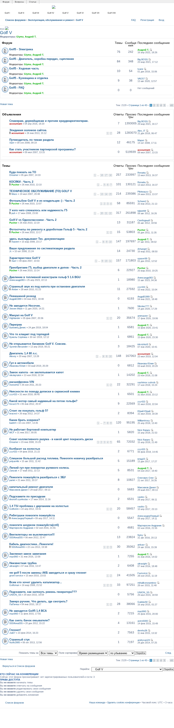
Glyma (20, 36)
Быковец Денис (17, 327)
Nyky (140, 535)
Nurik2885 (14, 642)
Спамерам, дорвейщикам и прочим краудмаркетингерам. (48, 120)
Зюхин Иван (15, 308)
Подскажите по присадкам (27, 496)
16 (102, 175)
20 (102, 213)
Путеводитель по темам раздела (31, 139)
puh (13, 213)
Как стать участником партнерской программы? (42, 149)
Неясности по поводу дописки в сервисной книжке (44, 391)
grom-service (16, 575)
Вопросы (19, 2)
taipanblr (142, 211)
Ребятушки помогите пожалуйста (32, 515)
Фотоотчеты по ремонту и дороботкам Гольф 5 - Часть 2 (48, 229)
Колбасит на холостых (24, 448)
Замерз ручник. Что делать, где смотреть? (38, 601)
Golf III (35, 13)
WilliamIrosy (144, 420)
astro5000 (143, 621)
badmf (12, 423)
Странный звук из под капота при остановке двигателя (47, 286)
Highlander (14, 318)
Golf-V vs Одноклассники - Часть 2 (32, 219)
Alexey (12, 356)
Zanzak (13, 470)
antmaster (143, 315)
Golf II (21, 13)
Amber (14, 289)
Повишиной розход (22, 296)
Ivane (140, 69)
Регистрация (147, 20)
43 (171, 105)
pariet (12, 480)
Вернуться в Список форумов (19, 666)
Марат (141, 140)
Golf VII (95, 13)
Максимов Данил (18, 489)
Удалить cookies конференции (123, 702)
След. (168, 653)
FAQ (133, 20)
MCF (11, 432)
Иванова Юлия (17, 366)
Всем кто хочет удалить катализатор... (35, 582)
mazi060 (13, 556)
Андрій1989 (15, 299)
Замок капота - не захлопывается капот (36, 372)
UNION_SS (15, 594)
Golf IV (50, 13)
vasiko (141, 497)
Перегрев (15, 324)
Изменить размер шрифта (169, 19)
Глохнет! (15, 630)
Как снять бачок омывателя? (29, 620)
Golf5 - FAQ (16, 87)
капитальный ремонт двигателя (31, 486)
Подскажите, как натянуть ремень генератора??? (43, 591)
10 (110, 242)
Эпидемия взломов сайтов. (28, 130)
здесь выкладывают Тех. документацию (37, 238)
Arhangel (142, 249)
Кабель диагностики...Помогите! (31, 544)
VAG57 (141, 78)
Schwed (142, 201)
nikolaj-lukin (15, 375)
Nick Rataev (144, 430)
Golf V (65, 13)
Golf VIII (112, 13)
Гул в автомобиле (21, 363)
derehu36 (142, 630)
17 (106, 175)
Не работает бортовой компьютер (32, 429)
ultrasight (14, 566)
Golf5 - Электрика (21, 49)
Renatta (142, 172)
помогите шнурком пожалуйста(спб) (34, 525)
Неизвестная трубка (22, 563)
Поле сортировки (68, 653)
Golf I (7, 13)
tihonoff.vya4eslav (18, 499)
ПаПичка (14, 604)
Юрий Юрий (144, 411)
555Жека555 (16, 537)
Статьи (32, 2)
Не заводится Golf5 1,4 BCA (28, 610)
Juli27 (12, 633)
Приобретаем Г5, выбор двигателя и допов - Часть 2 (45, 267)
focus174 (14, 404)
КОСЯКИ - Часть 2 (21, 181)
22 (110, 213)
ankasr (141, 544)
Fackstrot (142, 573)
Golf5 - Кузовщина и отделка (28, 78)
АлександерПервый (22, 518)
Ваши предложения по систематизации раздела (42, 248)
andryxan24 (144, 640)
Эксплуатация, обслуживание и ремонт (51, 20)
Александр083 (17, 280)
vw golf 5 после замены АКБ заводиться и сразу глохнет (47, 572)
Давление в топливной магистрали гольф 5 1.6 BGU (44, 277)
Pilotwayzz (143, 191)
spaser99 (142, 258)
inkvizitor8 (143, 344)
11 (110, 261)
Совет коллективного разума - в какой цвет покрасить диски (51, 439)
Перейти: (85, 669)
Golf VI (80, 13)
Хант (11, 142)
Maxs (14, 194)
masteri (15, 241)
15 (110, 194)
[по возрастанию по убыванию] (127, 653)
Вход (161, 20)
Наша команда (97, 702)
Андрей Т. (30, 36)
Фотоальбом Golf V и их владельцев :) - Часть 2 (42, 200)
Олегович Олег (146, 478)
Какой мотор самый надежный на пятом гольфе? (43, 401)
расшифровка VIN (21, 381)
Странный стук (19, 639)
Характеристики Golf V (24, 258)
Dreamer (13, 175)
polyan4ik (14, 461)
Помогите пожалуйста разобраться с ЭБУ (37, 477)
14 (106, 194)
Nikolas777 (143, 306)
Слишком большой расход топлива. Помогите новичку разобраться (56, 458)
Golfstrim (14, 509)
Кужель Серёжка (18, 337)
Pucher (15, 184)
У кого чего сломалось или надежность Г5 (38, 210)
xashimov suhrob (146, 382)
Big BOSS (143, 59)
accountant (15, 123)
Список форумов (15, 20)
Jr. (10, 251)
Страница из (138, 105)
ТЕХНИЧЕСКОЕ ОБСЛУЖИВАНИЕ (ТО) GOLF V (40, 191)
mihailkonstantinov (147, 583)
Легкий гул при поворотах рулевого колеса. (39, 467)
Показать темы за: (29, 653)
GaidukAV (143, 602)
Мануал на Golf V (21, 315)
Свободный (144, 220)
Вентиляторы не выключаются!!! (32, 534)
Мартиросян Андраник (21, 528)
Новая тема (6, 104)
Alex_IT (141, 130)
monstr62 (14, 384)
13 (102, 194)
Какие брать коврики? (24, 420)
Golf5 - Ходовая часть (24, 68)
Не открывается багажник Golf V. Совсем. (37, 343)
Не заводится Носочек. (25, 305)
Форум (6, 2)
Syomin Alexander (18, 346)
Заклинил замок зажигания (27, 553)
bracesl (13, 413)
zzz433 (141, 287)
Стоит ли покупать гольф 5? (28, 410)
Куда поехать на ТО (22, 172)
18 (110, 175)
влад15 (141, 459)
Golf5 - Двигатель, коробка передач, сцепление (41, 58)
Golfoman (14, 585)
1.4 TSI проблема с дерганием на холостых (39, 506)
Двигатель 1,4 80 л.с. (23, 353)
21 (106, 213)
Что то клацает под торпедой (29, 334)
